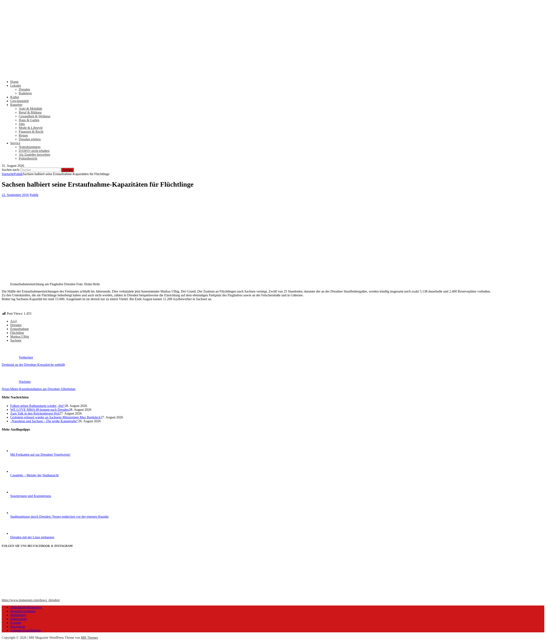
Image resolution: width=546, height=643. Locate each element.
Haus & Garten (29, 120)
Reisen (23, 135)
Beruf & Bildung (30, 112)
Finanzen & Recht (31, 131)
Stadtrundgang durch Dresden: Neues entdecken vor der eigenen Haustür (59, 516)
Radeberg (25, 93)
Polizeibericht (28, 158)
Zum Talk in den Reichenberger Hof (34, 413)
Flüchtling (17, 332)
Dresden (24, 89)
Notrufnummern (30, 147)
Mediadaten (18, 615)
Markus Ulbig (19, 336)
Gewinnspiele (19, 101)
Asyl (13, 321)
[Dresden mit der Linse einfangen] (26, 533)
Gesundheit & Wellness (34, 116)
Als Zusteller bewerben (34, 154)
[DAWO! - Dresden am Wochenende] (162, 74)
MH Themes (89, 637)
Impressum (17, 626)
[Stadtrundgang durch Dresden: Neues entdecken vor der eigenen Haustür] (26, 513)
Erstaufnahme (19, 329)
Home (14, 82)
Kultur (14, 97)
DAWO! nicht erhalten (34, 151)
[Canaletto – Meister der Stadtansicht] (26, 471)
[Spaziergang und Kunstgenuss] (26, 492)
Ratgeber (16, 105)
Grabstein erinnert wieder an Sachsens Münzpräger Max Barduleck (55, 417)
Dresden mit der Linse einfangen (32, 537)
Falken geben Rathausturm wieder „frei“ (37, 406)
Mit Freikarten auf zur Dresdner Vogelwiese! (40, 454)
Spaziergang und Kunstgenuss (30, 496)
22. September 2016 (15, 195)
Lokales (15, 85)
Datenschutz (18, 619)
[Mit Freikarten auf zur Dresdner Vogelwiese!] (26, 451)
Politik (34, 195)
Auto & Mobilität (30, 108)
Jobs (22, 124)
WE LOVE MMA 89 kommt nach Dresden (39, 409)
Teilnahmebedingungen (26, 607)
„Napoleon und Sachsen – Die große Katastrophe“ (44, 421)
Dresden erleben (30, 139)
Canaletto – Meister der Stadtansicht (34, 475)
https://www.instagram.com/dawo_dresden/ (31, 600)
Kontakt (15, 622)
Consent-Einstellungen (25, 630)
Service (15, 143)
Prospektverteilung (22, 611)
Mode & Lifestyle (31, 128)
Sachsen (15, 340)
